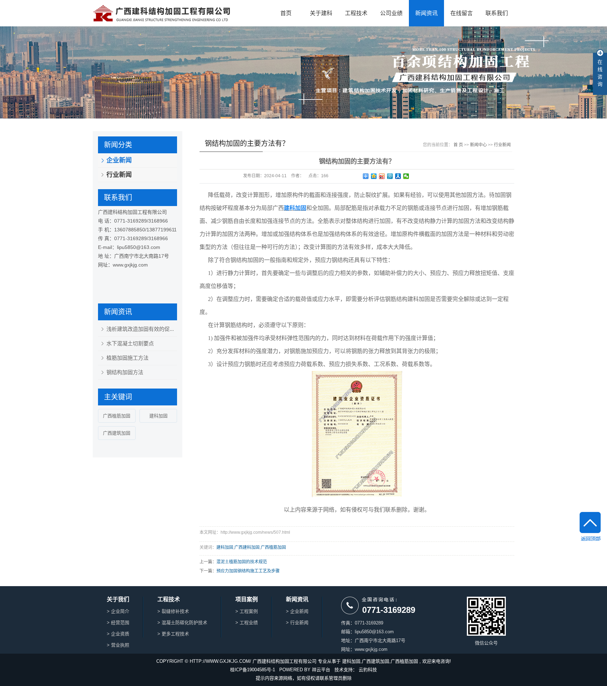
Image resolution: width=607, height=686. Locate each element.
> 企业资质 (118, 633)
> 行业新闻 (297, 622)
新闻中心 (478, 144)
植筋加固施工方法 (127, 358)
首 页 (458, 144)
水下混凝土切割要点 (130, 343)
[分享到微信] (406, 176)
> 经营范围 (118, 622)
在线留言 (461, 13)
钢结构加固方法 (124, 372)
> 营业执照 (118, 645)
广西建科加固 (247, 547)
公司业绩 (391, 13)
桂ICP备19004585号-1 (252, 669)
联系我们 (496, 13)
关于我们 (118, 599)
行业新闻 (119, 174)
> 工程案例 (246, 611)
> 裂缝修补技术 (173, 611)
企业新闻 (119, 160)
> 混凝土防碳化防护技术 (182, 622)
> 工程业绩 (246, 622)
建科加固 (158, 415)
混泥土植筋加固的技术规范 (241, 561)
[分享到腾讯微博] (390, 176)
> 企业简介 (118, 611)
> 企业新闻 (297, 611)
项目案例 (246, 599)
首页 (286, 13)
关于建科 (321, 13)
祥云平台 (321, 669)
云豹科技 (368, 669)
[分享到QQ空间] (374, 176)
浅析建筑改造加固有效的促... (140, 329)
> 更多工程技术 (173, 633)
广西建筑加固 (116, 433)
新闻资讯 (426, 13)
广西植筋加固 (116, 415)
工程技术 (356, 13)
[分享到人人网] (398, 176)
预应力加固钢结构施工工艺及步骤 (248, 571)
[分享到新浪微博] (382, 176)
